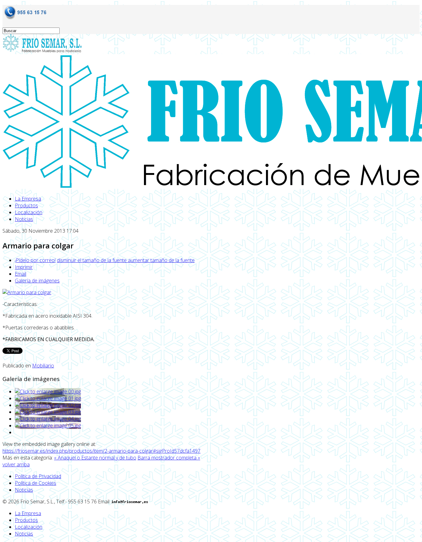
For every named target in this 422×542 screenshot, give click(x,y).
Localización (28, 212)
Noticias (24, 219)
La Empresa (28, 198)
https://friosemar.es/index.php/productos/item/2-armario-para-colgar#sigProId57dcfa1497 (101, 450)
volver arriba (16, 464)
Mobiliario (43, 365)
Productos (26, 205)
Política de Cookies (35, 483)
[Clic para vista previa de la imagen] (26, 292)
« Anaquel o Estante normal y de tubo (95, 457)
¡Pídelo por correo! (35, 260)
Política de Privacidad (38, 476)
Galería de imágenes (37, 280)
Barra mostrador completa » (168, 457)
